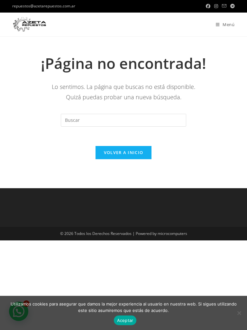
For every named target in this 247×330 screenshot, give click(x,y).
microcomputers (172, 233)
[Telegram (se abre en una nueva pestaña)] (231, 6)
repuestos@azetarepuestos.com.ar (43, 6)
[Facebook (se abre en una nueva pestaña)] (208, 6)
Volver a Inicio (123, 152)
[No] (239, 313)
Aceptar (125, 320)
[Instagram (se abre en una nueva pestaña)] (216, 6)
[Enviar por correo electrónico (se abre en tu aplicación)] (224, 6)
